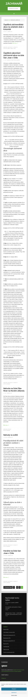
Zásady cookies (14, 695)
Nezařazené (5, 638)
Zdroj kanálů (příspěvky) (6, 681)
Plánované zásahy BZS (8, 640)
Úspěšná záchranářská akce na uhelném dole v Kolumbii (13, 26)
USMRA (11, 48)
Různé (4, 643)
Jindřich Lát (9, 31)
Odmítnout (14, 692)
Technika (5, 646)
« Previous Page (8, 587)
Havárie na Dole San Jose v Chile (12, 552)
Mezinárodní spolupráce (8, 635)
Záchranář (14, 3)
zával (14, 48)
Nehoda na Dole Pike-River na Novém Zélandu (13, 389)
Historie (5, 629)
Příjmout (14, 689)
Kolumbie (8, 48)
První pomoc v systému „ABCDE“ (12, 602)
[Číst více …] (15, 43)
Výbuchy (9, 429)
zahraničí (8, 430)
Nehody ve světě (10, 435)
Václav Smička (17, 60)
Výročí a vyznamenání (7, 652)
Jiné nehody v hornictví (13, 47)
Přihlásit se (3, 678)
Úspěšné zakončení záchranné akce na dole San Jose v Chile (13, 55)
